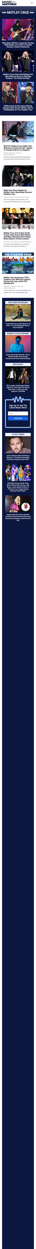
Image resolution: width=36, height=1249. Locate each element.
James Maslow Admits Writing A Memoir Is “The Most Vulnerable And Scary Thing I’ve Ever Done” (18, 457)
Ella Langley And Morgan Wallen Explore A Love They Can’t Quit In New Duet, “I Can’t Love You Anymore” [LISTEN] (18, 388)
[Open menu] (32, 3)
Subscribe (18, 418)
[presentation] (18, 312)
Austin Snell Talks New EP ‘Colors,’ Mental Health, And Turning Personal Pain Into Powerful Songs (18, 356)
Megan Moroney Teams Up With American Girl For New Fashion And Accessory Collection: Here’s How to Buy (18, 517)
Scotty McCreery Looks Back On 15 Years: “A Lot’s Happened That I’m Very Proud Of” (18, 325)
